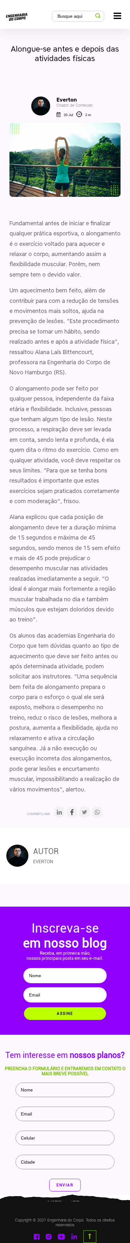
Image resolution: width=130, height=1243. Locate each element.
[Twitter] (84, 814)
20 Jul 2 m (77, 115)
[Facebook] (72, 814)
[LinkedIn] (59, 814)
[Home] (27, 15)
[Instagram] (48, 1237)
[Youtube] (61, 1237)
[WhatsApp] (97, 814)
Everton (74, 102)
